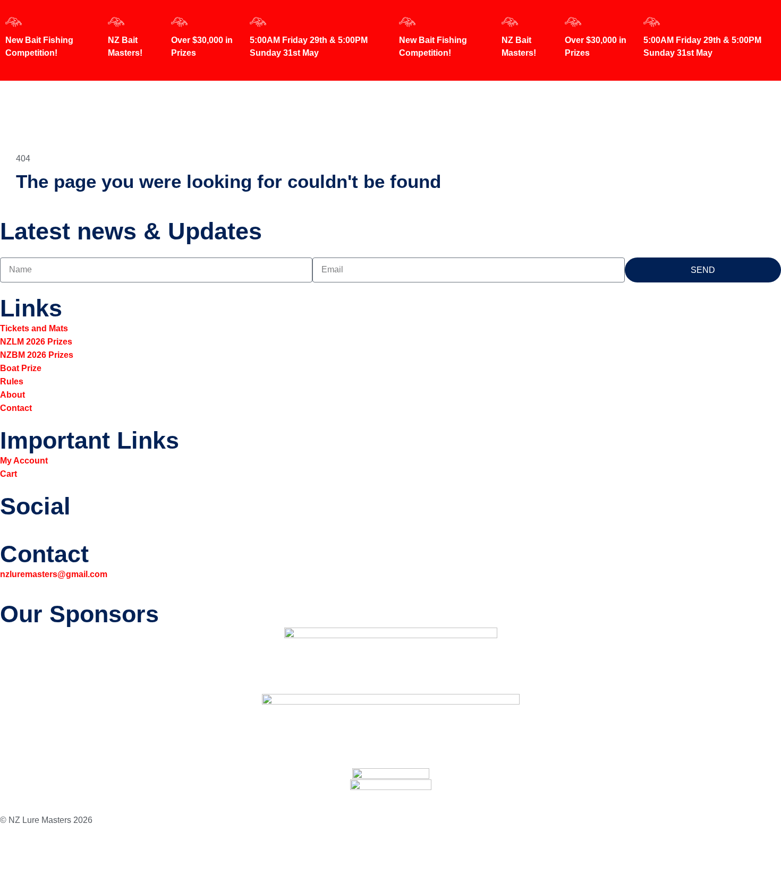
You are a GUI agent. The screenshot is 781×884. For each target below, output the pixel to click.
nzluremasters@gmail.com (53, 574)
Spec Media (85, 854)
